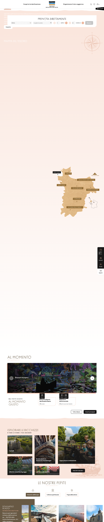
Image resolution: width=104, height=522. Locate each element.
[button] (91, 4)
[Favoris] (94, 4)
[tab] (33, 492)
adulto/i (62, 23)
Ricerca (89, 23)
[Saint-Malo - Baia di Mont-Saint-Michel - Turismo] (52, 4)
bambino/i (78, 23)
